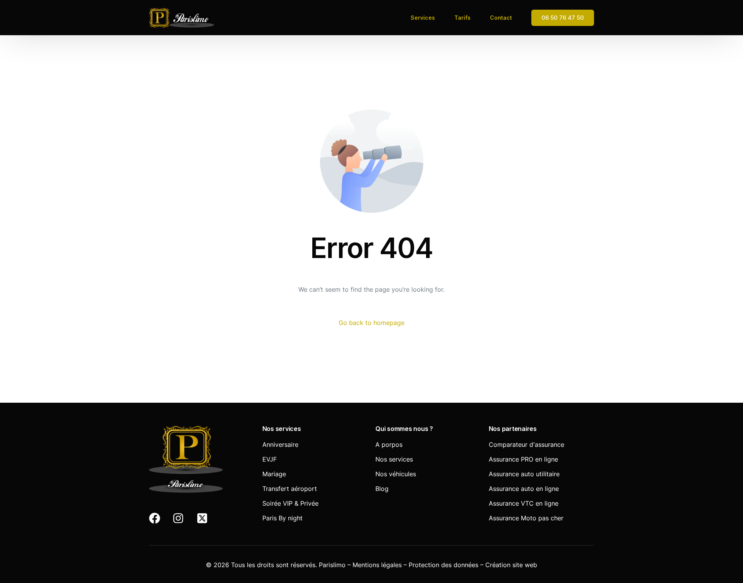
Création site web (511, 565)
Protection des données (443, 565)
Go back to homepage (371, 323)
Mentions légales (377, 565)
